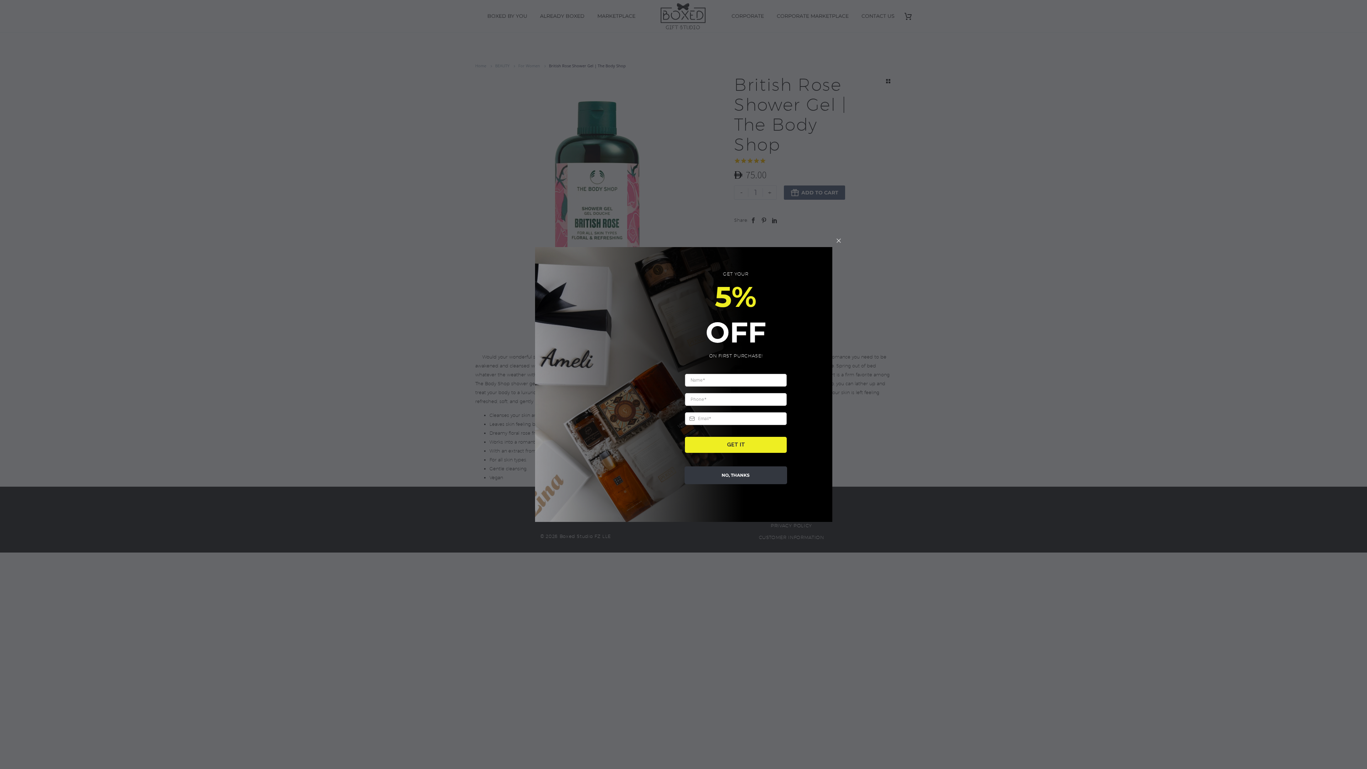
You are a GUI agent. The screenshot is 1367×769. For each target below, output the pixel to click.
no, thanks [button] (736, 475)
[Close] (839, 241)
